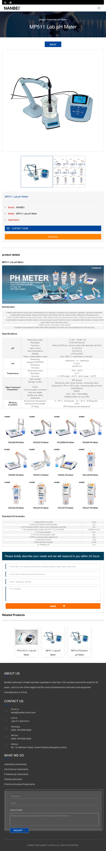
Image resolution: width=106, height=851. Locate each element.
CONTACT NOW (20, 228)
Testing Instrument (13, 779)
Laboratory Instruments (15, 764)
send (53, 606)
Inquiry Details (16, 810)
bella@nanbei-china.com (23, 712)
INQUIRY (18, 830)
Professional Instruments (16, 774)
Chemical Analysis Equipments (19, 784)
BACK (53, 44)
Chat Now (53, 236)
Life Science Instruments (16, 769)
